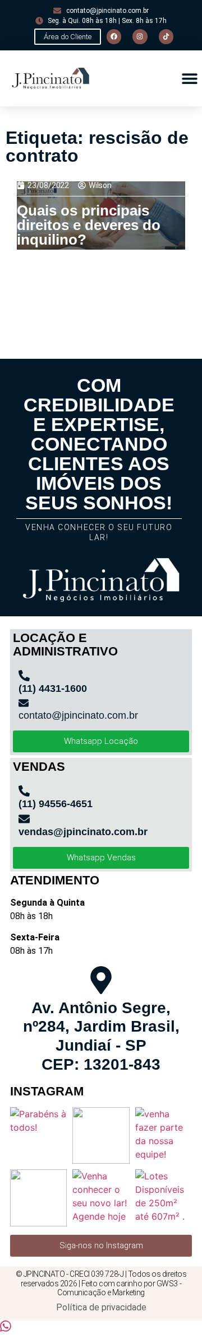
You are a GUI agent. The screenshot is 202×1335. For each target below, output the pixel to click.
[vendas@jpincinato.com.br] (24, 819)
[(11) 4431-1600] (24, 675)
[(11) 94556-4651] (24, 791)
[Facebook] (114, 36)
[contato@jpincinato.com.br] (24, 703)
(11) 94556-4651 (56, 803)
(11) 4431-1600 (53, 688)
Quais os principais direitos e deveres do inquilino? (88, 225)
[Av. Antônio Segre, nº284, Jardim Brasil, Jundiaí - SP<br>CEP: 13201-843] (101, 980)
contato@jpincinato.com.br (78, 715)
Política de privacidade (101, 1307)
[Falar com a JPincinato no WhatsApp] (5, 1328)
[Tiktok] (166, 36)
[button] (189, 78)
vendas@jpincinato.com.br (83, 831)
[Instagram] (139, 36)
